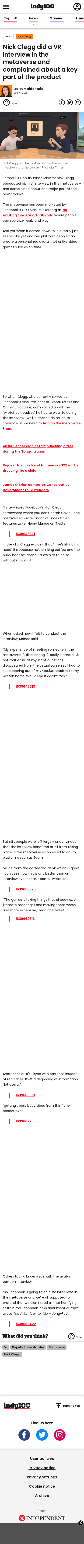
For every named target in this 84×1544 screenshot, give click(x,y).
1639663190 (25, 1095)
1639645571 (25, 534)
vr (5, 1347)
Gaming (57, 18)
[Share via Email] (78, 102)
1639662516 (25, 918)
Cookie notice (42, 1486)
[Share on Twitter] (70, 102)
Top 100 (10, 18)
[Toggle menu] (7, 7)
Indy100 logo (42, 6)
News (33, 18)
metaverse (57, 1347)
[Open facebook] (24, 1435)
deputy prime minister (28, 1347)
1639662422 (26, 1324)
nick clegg (24, 36)
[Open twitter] (42, 1435)
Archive (42, 1495)
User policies (42, 1458)
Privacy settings (42, 1477)
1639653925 (26, 889)
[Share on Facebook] (62, 102)
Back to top (71, 1406)
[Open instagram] (60, 1435)
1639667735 (26, 1121)
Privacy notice (42, 1467)
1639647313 (25, 686)
